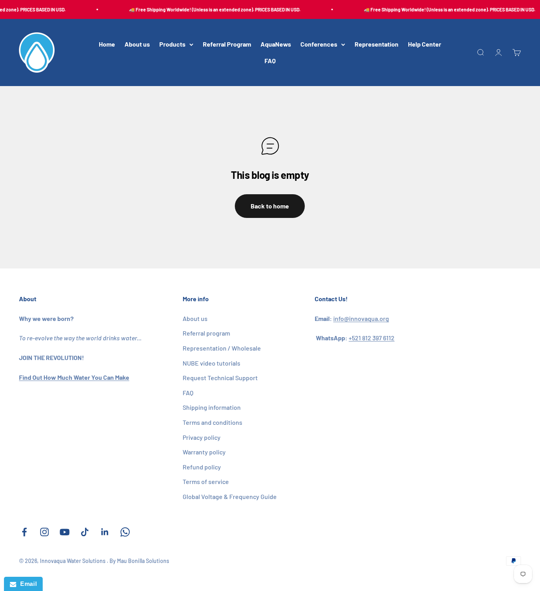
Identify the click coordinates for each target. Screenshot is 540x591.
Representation (376, 44)
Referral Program (227, 44)
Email (26, 583)
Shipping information (212, 407)
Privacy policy (202, 437)
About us (137, 44)
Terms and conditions (212, 422)
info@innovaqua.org (361, 318)
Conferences (318, 44)
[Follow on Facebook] (24, 532)
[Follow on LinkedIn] (105, 532)
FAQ (270, 60)
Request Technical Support (220, 377)
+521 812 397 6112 (372, 337)
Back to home (270, 206)
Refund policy (202, 467)
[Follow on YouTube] (64, 532)
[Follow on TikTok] (84, 532)
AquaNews (276, 44)
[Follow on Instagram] (44, 532)
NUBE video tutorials (211, 363)
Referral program (206, 333)
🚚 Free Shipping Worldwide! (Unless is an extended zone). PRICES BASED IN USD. (211, 9)
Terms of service (206, 481)
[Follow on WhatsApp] (125, 532)
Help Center (424, 44)
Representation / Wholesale (222, 348)
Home (107, 44)
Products (172, 44)
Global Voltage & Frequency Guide (230, 496)
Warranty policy (204, 452)
